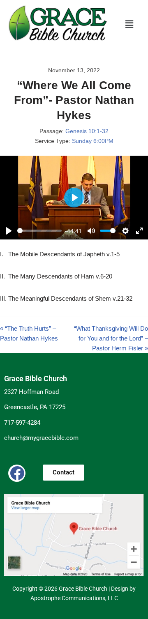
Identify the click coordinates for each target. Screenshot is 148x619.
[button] (129, 24)
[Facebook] (16, 473)
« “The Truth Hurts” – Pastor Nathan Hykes (29, 333)
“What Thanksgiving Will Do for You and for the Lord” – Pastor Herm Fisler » (111, 338)
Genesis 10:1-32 (87, 131)
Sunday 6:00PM (92, 141)
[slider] (39, 231)
